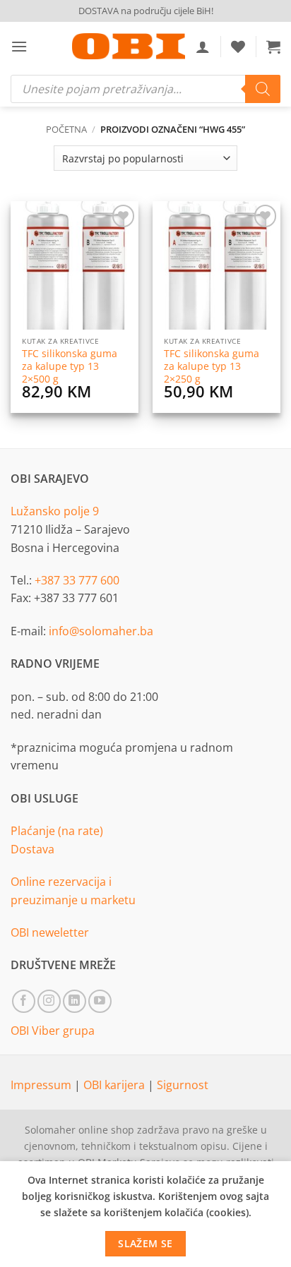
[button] (19, 46)
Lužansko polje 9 (55, 511)
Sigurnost (182, 1085)
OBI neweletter (50, 932)
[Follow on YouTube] (100, 1001)
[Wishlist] (238, 46)
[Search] (262, 89)
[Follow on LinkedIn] (74, 1001)
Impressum (42, 1085)
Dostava (32, 849)
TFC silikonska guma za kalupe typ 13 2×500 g (69, 366)
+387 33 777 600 (77, 580)
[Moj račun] (203, 46)
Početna (66, 129)
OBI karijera (115, 1085)
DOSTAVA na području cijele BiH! (145, 10)
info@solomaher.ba (101, 631)
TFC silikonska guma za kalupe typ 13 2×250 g (211, 366)
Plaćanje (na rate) (57, 831)
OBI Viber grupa (53, 1030)
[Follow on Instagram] (49, 1001)
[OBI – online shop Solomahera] (128, 46)
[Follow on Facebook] (23, 1001)
